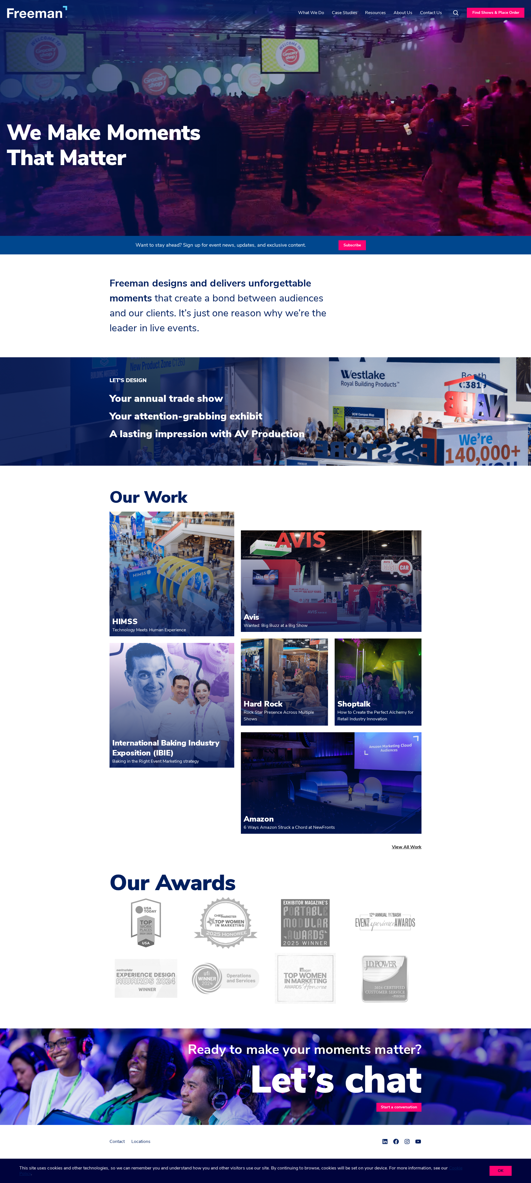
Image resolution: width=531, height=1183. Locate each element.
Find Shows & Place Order (495, 12)
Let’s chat (335, 1080)
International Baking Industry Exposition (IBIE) (165, 748)
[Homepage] (37, 12)
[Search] (455, 12)
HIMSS (125, 621)
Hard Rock (263, 704)
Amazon (259, 819)
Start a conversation (399, 1107)
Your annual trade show (166, 399)
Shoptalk (353, 704)
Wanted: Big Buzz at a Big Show (276, 625)
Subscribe (352, 245)
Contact (117, 1141)
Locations (140, 1141)
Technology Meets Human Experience (149, 630)
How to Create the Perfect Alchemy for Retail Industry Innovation (375, 715)
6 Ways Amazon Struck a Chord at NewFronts (289, 827)
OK (500, 1170)
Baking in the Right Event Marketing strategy (155, 761)
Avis (251, 617)
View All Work (406, 847)
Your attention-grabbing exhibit (186, 416)
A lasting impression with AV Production (207, 434)
